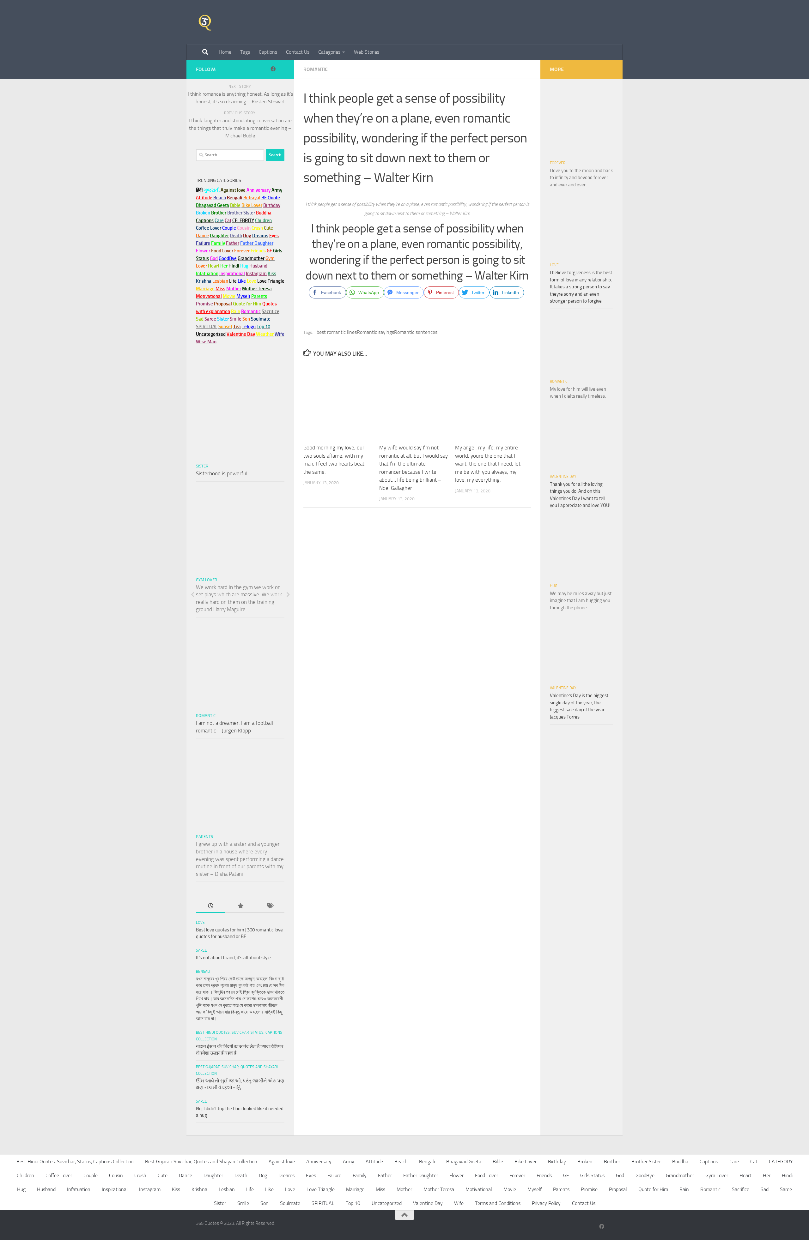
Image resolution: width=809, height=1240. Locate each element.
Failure (334, 1175)
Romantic (315, 69)
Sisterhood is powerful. (222, 473)
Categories (329, 52)
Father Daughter (420, 1175)
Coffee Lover (59, 1175)
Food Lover (486, 1175)
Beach (219, 198)
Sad (765, 1189)
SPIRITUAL (206, 326)
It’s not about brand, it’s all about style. (234, 957)
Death (240, 1175)
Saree (201, 950)
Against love (282, 1162)
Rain (684, 1189)
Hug (244, 266)
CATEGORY (781, 1162)
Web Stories (366, 52)
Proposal (618, 1189)
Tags (245, 52)
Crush (140, 1175)
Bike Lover (525, 1162)
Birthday (271, 205)
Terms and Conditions (497, 1203)
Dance (185, 1175)
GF (566, 1175)
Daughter (213, 1175)
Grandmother (680, 1175)
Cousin (116, 1175)
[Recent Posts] (210, 906)
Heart (745, 1175)
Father (385, 1175)
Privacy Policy (546, 1203)
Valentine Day (241, 334)
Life (250, 1189)
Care (734, 1162)
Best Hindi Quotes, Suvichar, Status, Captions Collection (75, 1162)
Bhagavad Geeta (463, 1162)
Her (224, 266)
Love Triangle (321, 1189)
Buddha (680, 1162)
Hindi (787, 1175)
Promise (204, 304)
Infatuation (78, 1189)
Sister (202, 466)
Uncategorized (387, 1203)
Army (348, 1162)
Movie (509, 1189)
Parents (204, 836)
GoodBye (645, 1175)
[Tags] (269, 906)
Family (218, 243)
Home (225, 52)
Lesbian (227, 1189)
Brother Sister (646, 1162)
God (620, 1175)
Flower (456, 1175)
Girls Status (592, 1175)
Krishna (199, 1189)
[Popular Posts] (240, 906)
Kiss (176, 1189)
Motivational (478, 1189)
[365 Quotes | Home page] (205, 22)
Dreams (286, 1175)
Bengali (203, 971)
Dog (263, 1175)
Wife (459, 1203)
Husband (258, 266)
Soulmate (290, 1203)
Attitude (204, 198)
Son (264, 1203)
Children (25, 1175)
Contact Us (297, 52)
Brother (612, 1162)
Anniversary (319, 1162)
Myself (534, 1189)
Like (269, 1189)
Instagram (256, 273)
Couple (90, 1175)
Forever (557, 163)
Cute (162, 1175)
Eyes (311, 1175)
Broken (585, 1162)
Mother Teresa (438, 1189)
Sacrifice (270, 311)
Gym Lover (206, 579)
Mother (404, 1189)
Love (200, 922)
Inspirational (115, 1189)
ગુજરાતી (212, 190)
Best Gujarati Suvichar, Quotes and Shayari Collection (201, 1162)
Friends (544, 1175)
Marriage (205, 289)
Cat (753, 1162)
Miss (220, 289)
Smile (243, 1203)
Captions (268, 52)
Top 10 (353, 1203)
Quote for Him (653, 1189)
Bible (498, 1162)
